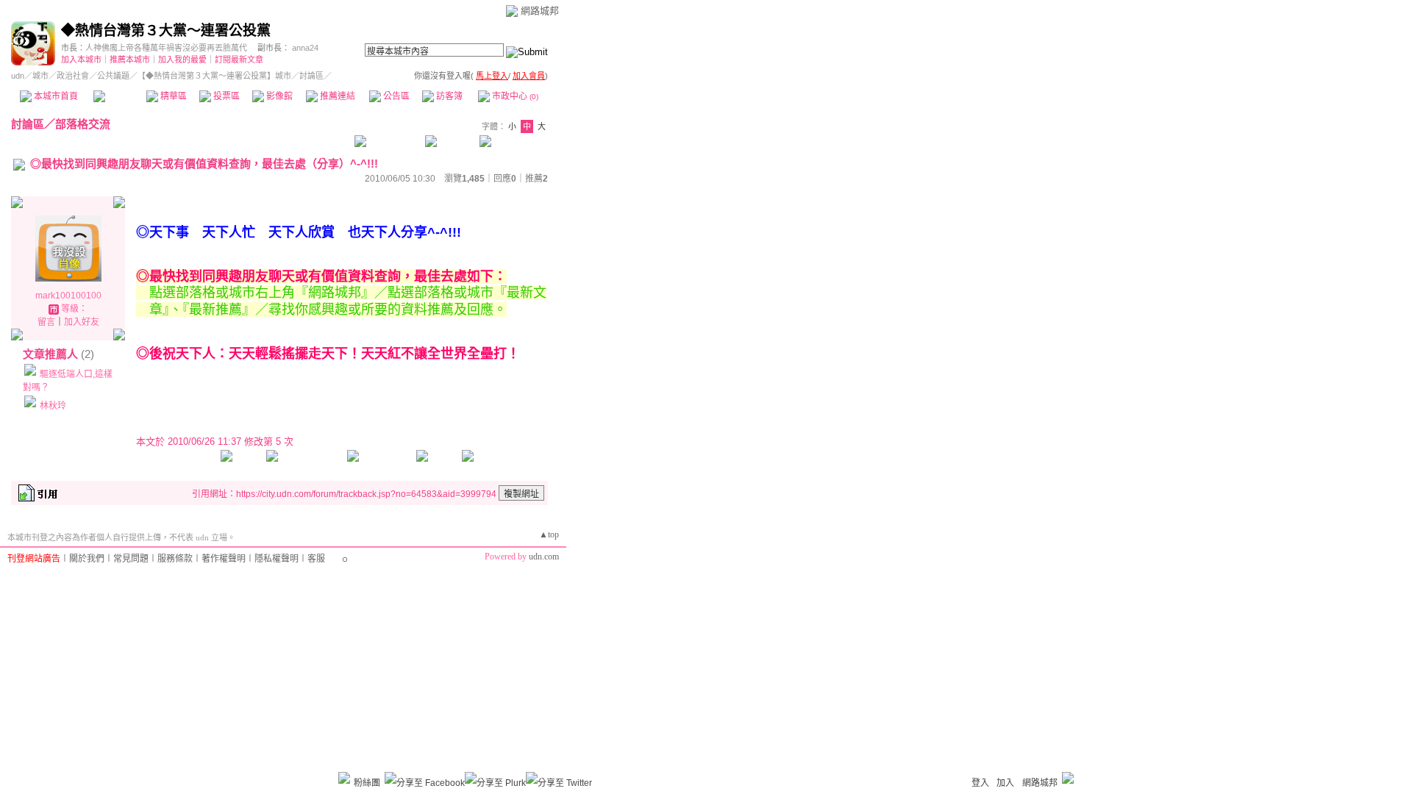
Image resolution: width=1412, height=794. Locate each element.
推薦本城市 (130, 59)
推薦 (536, 179)
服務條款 (175, 559)
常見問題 (131, 559)
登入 (980, 783)
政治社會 (73, 75)
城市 (40, 75)
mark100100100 (68, 295)
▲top (549, 534)
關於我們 (86, 559)
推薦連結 (336, 96)
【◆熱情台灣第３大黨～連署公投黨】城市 (214, 75)
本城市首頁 (55, 96)
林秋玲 (53, 406)
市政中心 (514, 96)
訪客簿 (448, 96)
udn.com (544, 556)
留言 (46, 322)
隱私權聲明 (276, 559)
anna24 (305, 47)
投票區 (225, 96)
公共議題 (113, 75)
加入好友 (81, 322)
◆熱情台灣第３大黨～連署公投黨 (166, 30)
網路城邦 (540, 10)
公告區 (395, 96)
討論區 (119, 96)
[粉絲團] (344, 778)
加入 (1005, 783)
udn (17, 75)
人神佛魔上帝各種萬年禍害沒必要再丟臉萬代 (166, 47)
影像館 (278, 96)
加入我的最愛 (182, 59)
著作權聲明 (224, 559)
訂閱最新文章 (239, 59)
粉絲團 (367, 783)
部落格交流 (82, 124)
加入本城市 (81, 59)
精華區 (172, 96)
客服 (316, 559)
